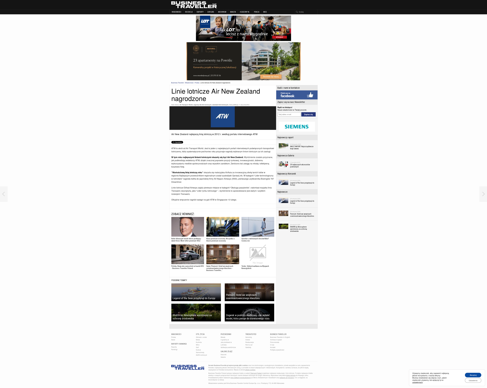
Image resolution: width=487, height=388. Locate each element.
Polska (197, 83)
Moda (198, 340)
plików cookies (250, 370)
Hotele (247, 340)
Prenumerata (274, 342)
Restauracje (249, 342)
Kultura (198, 350)
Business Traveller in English (280, 337)
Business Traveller (177, 83)
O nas (272, 345)
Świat (173, 340)
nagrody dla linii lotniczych (202, 105)
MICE (265, 12)
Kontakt (272, 347)
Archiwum (222, 12)
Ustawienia (473, 380)
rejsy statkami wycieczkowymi (240, 377)
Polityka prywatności (277, 350)
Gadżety (248, 347)
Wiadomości (176, 12)
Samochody (200, 352)
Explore (210, 12)
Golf (197, 347)
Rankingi (174, 349)
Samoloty (248, 337)
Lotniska (224, 345)
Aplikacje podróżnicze (228, 347)
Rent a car (249, 345)
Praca (256, 12)
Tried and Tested (256, 373)
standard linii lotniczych (220, 105)
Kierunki (223, 354)
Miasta (233, 12)
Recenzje (189, 12)
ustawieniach (417, 382)
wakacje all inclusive (287, 377)
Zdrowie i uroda (201, 337)
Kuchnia (199, 342)
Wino (197, 345)
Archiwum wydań (276, 340)
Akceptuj (473, 375)
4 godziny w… (245, 12)
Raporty (200, 12)
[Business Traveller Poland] (194, 4)
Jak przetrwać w (226, 342)
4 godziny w (225, 340)
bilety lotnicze (291, 375)
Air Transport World (186, 105)
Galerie (223, 357)
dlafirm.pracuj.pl (201, 355)
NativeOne (222, 274)
